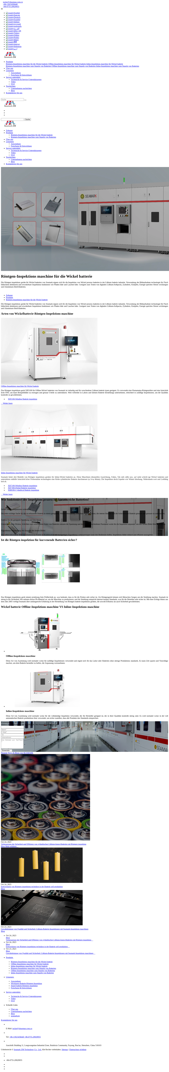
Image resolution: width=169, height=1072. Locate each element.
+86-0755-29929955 (11, 6)
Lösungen (10, 71)
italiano (17, 22)
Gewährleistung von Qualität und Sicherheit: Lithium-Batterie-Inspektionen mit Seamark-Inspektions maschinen (44, 929)
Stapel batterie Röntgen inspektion (24, 986)
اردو (15, 49)
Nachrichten (10, 86)
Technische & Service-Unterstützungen (26, 79)
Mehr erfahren (11, 846)
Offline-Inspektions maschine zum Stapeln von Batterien (74, 66)
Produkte (9, 62)
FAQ (13, 84)
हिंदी (15, 42)
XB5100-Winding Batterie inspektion (22, 399)
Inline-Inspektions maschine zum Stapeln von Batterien (117, 66)
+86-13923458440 (10, 4)
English (17, 13)
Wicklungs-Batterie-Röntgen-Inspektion (26, 983)
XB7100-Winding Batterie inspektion (22, 486)
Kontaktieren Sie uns (14, 93)
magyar (17, 44)
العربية (16, 29)
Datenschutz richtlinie (77, 1049)
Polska (16, 37)
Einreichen (6, 750)
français (17, 15)
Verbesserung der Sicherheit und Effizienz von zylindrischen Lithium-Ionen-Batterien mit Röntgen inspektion (43, 844)
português (18, 26)
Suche (27, 119)
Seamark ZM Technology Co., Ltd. (28, 1049)
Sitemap (65, 1049)
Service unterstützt (13, 77)
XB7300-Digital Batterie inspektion (22, 488)
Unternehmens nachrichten (21, 88)
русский (17, 24)
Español (17, 20)
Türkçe (16, 33)
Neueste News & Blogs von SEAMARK (17, 753)
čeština (16, 35)
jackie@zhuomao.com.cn (13, 2)
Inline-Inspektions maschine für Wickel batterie (104, 64)
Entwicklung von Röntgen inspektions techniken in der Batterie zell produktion (32, 887)
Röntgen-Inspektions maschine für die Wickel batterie (27, 64)
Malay (16, 40)
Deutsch (17, 17)
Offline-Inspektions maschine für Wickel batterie (67, 64)
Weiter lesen (6, 403)
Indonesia (17, 46)
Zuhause (9, 130)
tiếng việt (17, 31)
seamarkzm (15, 1016)
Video (13, 82)
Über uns (9, 68)
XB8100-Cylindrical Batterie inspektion (23, 490)
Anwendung (16, 73)
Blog (13, 91)
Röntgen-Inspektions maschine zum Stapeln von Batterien (29, 66)
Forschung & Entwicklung (21, 75)
